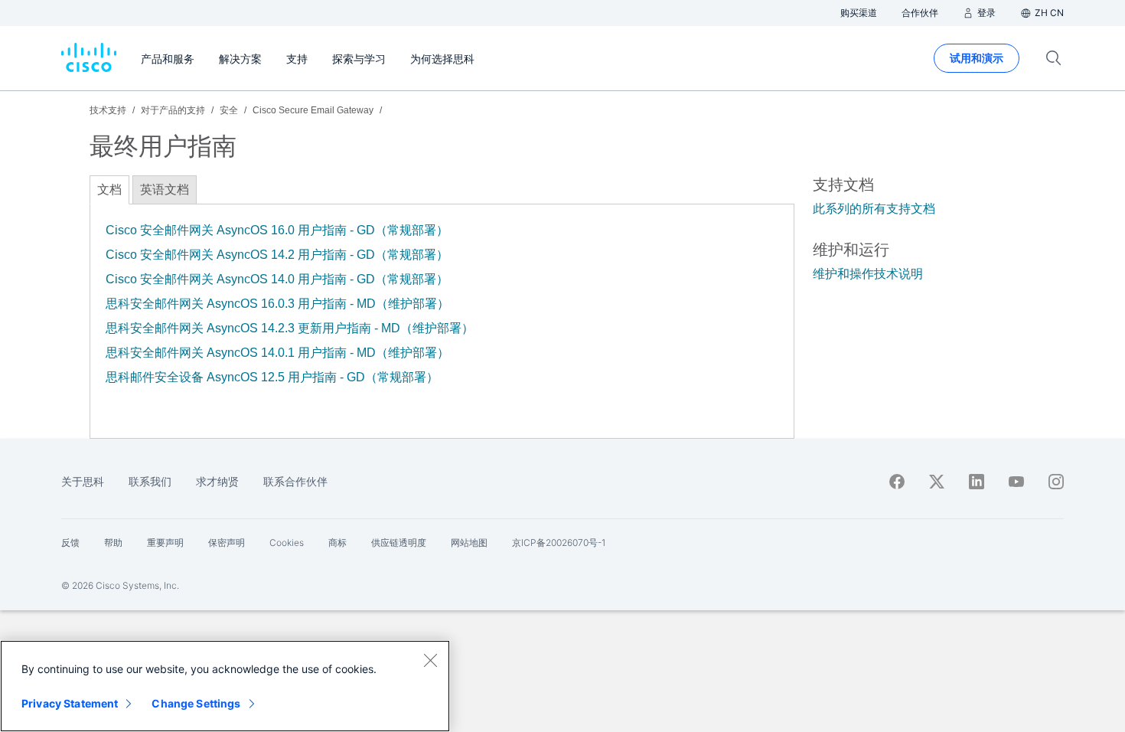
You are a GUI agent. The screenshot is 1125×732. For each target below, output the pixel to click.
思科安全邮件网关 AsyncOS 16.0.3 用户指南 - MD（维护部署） (277, 303)
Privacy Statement (69, 703)
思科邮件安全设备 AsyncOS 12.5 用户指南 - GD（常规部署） (272, 377)
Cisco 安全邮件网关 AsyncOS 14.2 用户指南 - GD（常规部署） (277, 254)
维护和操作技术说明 (868, 273)
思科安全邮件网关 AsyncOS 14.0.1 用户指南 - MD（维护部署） (277, 352)
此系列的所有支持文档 (874, 208)
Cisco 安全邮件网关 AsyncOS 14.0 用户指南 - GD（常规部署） (277, 279)
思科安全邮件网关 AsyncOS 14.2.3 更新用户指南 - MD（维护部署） (290, 328)
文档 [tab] (109, 189)
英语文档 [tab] (164, 189)
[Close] (430, 660)
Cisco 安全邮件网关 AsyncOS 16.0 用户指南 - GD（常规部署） (277, 230)
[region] (225, 686)
